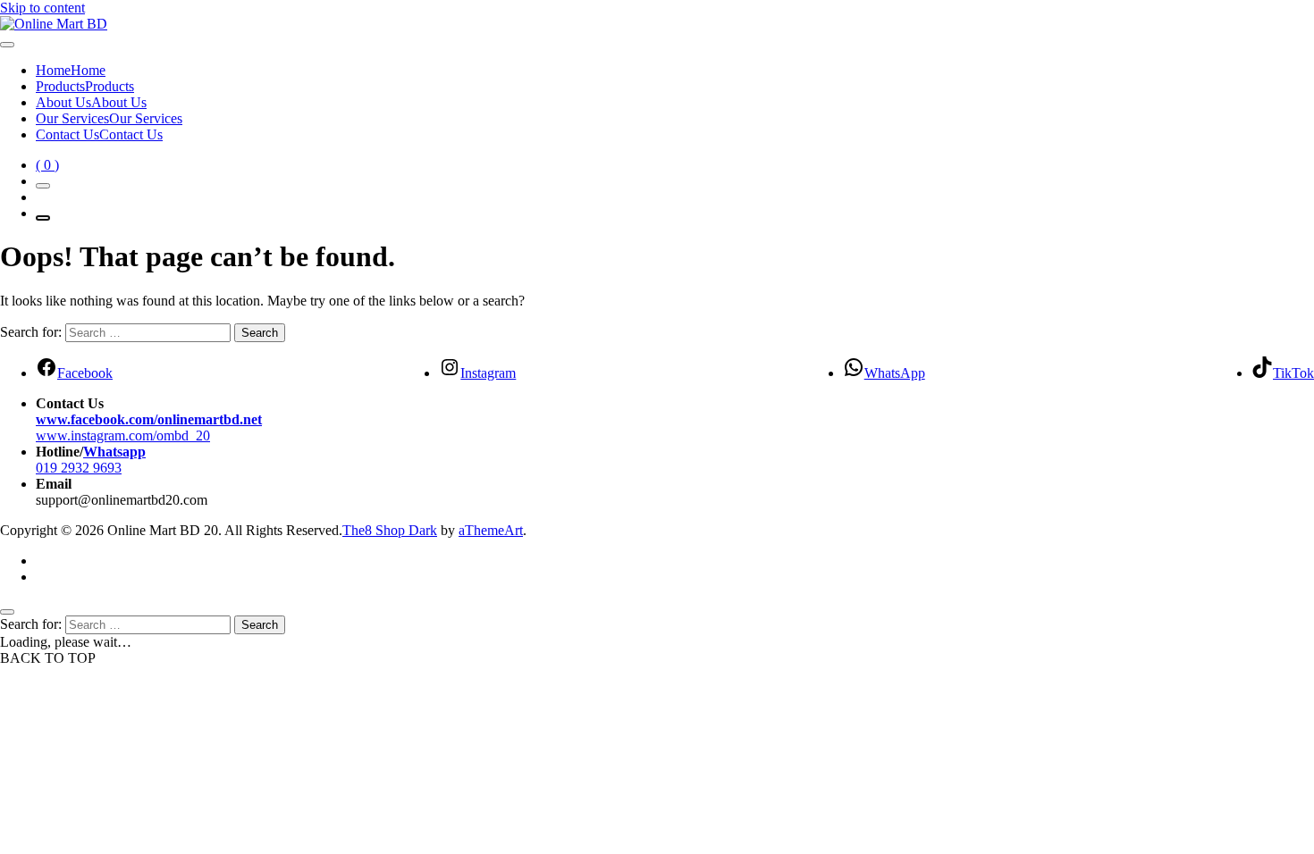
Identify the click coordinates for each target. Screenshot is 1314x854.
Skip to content (42, 7)
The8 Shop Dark (389, 530)
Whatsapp (114, 451)
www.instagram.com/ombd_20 (123, 435)
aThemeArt (491, 530)
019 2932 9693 (79, 467)
